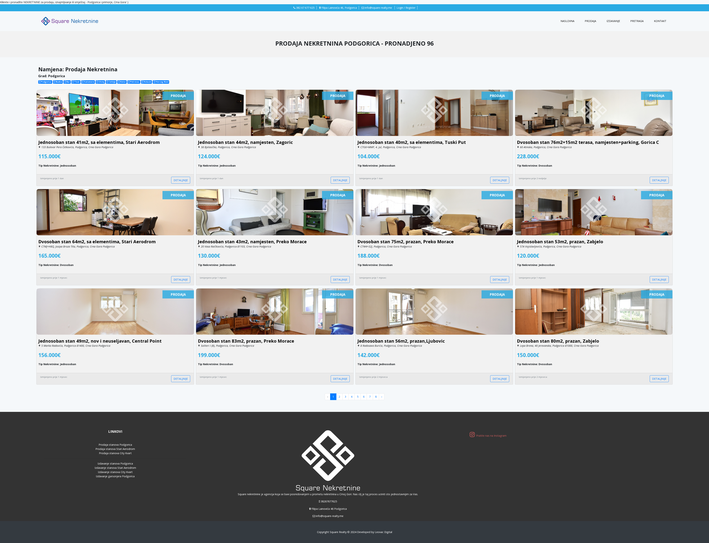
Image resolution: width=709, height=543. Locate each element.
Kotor (123, 81)
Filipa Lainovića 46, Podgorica (339, 7)
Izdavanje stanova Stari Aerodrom (115, 467)
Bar (68, 81)
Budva (58, 81)
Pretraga (637, 21)
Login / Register (406, 7)
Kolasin (147, 81)
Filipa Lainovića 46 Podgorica (329, 508)
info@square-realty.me (378, 7)
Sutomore (88, 81)
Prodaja (590, 21)
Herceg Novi (161, 81)
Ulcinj (101, 81)
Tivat (77, 81)
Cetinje (112, 81)
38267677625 (329, 501)
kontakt (660, 21)
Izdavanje (613, 21)
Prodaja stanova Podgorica (115, 444)
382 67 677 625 (305, 7)
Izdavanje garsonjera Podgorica (115, 476)
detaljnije (181, 180)
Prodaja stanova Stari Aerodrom (115, 449)
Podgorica (45, 81)
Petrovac (134, 81)
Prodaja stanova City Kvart (115, 453)
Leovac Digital (383, 532)
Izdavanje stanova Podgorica (115, 463)
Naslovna (568, 21)
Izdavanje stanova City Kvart (115, 472)
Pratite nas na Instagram (491, 435)
